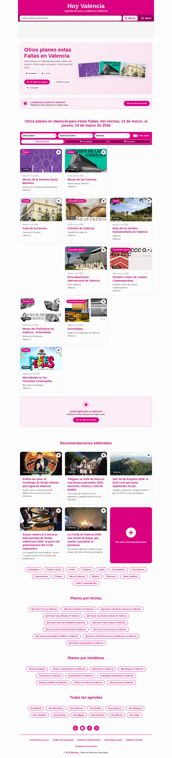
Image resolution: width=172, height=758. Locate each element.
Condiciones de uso (39, 740)
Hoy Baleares (135, 708)
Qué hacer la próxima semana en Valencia (107, 616)
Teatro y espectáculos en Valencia (69, 669)
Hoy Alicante (60, 715)
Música (95, 576)
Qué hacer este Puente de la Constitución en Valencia (110, 636)
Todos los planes (37, 669)
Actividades (33, 569)
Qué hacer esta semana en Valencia (62, 616)
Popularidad (44, 142)
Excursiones (138, 569)
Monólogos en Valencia (132, 669)
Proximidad (87, 142)
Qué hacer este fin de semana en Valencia (121, 609)
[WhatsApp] (75, 728)
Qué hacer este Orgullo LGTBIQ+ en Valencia (57, 636)
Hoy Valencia (76, 708)
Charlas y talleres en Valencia (53, 682)
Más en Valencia (77, 576)
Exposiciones (41, 576)
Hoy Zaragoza (115, 708)
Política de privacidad (63, 740)
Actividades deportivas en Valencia (116, 676)
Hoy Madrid (35, 708)
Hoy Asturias (98, 715)
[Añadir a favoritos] (58, 152)
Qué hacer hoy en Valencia (44, 609)
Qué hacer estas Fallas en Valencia (108, 623)
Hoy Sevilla (95, 708)
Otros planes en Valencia (121, 682)
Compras (86, 569)
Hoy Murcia (116, 715)
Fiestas (58, 576)
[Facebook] (89, 728)
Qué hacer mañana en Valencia (79, 609)
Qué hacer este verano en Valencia (109, 629)
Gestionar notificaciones (89, 740)
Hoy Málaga (78, 715)
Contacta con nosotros (86, 746)
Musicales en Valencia (102, 669)
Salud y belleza (130, 576)
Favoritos (131, 142)
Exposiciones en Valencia (80, 676)
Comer (71, 569)
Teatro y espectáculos (86, 583)
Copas (101, 569)
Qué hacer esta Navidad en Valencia (86, 643)
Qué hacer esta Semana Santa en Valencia (66, 629)
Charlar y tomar (53, 569)
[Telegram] (82, 728)
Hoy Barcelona (56, 708)
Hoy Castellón (39, 715)
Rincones (111, 576)
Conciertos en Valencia (50, 676)
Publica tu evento (134, 740)
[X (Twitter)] (96, 728)
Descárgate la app (113, 740)
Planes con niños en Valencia (88, 682)
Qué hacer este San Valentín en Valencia (66, 623)
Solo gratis (144, 136)
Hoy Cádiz (134, 715)
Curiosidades (118, 569)
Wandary (75, 752)
